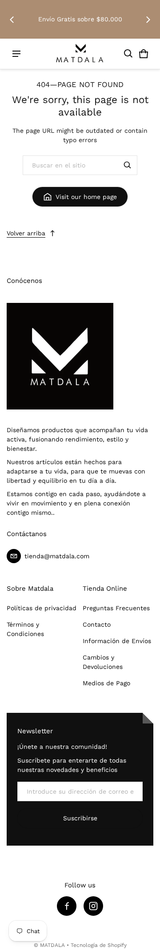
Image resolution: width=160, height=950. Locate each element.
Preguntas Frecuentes (116, 608)
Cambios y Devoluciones (103, 662)
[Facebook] (66, 906)
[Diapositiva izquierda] (12, 19)
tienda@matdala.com (56, 556)
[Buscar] (127, 165)
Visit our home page (86, 196)
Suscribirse (80, 818)
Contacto (97, 624)
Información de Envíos (117, 640)
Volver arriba (26, 233)
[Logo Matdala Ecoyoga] (80, 54)
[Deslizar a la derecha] (148, 19)
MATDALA (52, 945)
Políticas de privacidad (41, 608)
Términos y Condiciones (25, 629)
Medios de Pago (106, 683)
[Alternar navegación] (16, 54)
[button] (128, 54)
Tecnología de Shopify (99, 945)
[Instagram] (93, 906)
